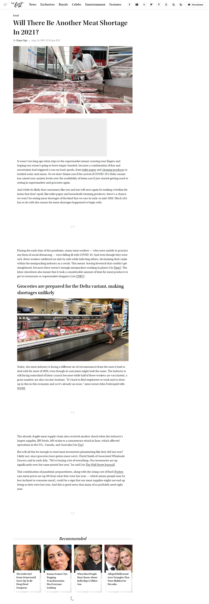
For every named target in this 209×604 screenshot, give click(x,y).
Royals (63, 4)
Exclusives (47, 4)
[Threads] (166, 4)
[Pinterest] (158, 4)
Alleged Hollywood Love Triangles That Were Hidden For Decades (118, 579)
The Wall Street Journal (100, 464)
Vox (80, 444)
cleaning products (113, 169)
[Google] (173, 4)
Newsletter (197, 4)
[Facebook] (129, 4)
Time (117, 267)
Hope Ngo (21, 40)
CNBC (79, 276)
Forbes (119, 471)
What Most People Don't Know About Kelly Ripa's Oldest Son (87, 579)
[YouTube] (136, 4)
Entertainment (95, 4)
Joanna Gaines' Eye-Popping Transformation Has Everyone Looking (57, 580)
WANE (21, 388)
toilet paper (89, 169)
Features (115, 4)
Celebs (76, 4)
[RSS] (180, 4)
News (32, 4)
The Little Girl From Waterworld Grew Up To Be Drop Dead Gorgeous (26, 580)
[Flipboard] (151, 4)
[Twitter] (144, 4)
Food (16, 15)
